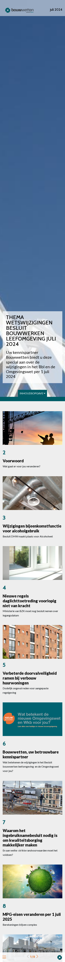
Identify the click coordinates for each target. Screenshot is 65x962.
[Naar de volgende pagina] (37, 956)
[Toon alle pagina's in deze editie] (4, 957)
